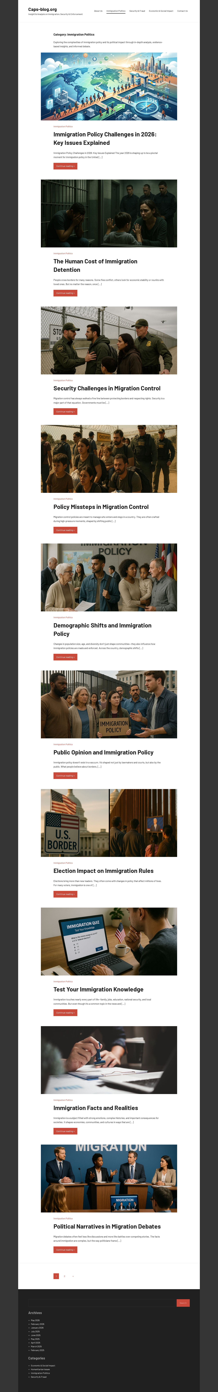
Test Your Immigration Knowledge (98, 989)
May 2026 (35, 1320)
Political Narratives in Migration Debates (107, 1226)
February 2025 (37, 1350)
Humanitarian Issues (40, 1369)
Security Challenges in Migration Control (106, 388)
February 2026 (37, 1324)
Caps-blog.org (42, 9)
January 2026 (37, 1327)
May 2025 (35, 1339)
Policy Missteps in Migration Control (101, 506)
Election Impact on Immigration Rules (103, 870)
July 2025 (35, 1331)
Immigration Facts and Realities (95, 1107)
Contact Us (182, 11)
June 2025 (35, 1335)
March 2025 (36, 1346)
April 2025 (35, 1342)
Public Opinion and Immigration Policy (103, 752)
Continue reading (64, 166)
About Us (98, 11)
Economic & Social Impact (161, 11)
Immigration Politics (115, 11)
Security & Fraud (137, 11)
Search (183, 1302)
